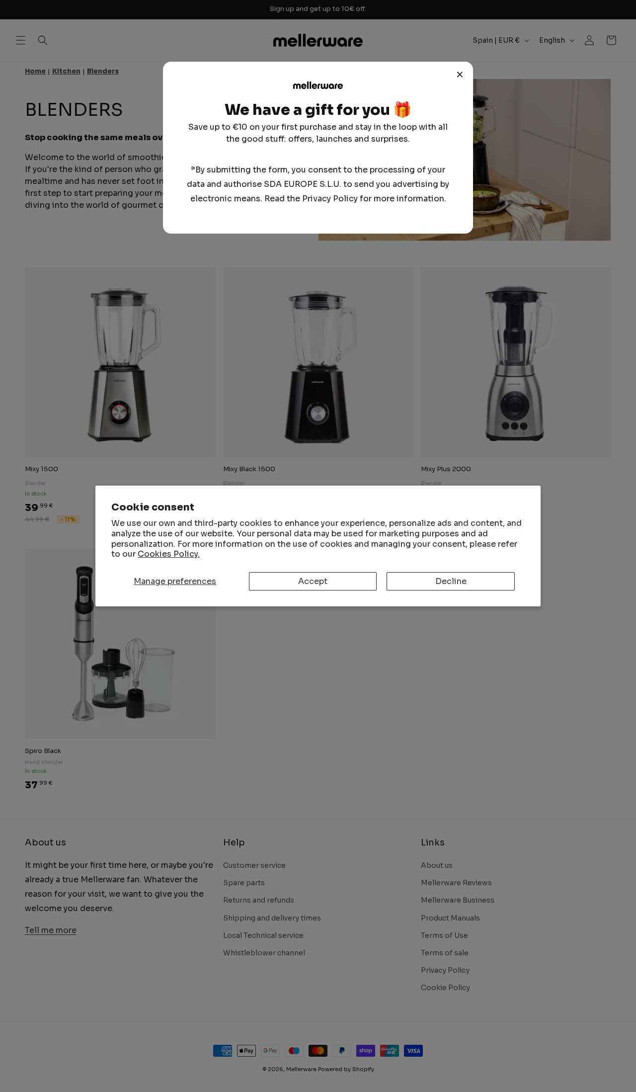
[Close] (460, 74)
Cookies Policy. (169, 554)
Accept (312, 581)
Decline (451, 581)
